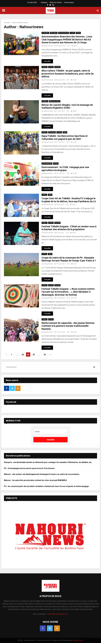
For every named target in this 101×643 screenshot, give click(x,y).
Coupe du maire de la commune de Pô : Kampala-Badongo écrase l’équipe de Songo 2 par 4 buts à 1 (69, 259)
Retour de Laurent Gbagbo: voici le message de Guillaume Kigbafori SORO (67, 106)
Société (57, 67)
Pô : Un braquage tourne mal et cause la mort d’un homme (29, 468)
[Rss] (57, 628)
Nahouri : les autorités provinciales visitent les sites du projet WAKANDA (35, 480)
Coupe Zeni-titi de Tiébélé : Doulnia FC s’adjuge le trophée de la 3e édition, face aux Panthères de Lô (69, 200)
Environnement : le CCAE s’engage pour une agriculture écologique (65, 169)
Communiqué (69, 2)
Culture (44, 67)
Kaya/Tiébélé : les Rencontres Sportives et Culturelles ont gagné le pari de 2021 (65, 137)
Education (53, 33)
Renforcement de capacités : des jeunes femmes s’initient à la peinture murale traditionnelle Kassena (68, 326)
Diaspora (44, 2)
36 (45, 355)
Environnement (63, 33)
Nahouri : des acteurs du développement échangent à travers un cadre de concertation (41, 474)
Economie (45, 33)
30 (34, 355)
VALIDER (50, 439)
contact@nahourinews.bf (57, 614)
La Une (72, 33)
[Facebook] (43, 628)
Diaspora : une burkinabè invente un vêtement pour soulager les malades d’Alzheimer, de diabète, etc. (48, 462)
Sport (65, 132)
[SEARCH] (94, 367)
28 (23, 355)
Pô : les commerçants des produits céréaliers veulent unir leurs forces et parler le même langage (46, 486)
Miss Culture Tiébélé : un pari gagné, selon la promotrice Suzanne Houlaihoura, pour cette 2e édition (68, 73)
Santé (78, 33)
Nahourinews (23, 22)
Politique (45, 101)
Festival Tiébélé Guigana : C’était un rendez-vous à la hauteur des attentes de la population (69, 228)
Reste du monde (56, 2)
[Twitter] (50, 628)
